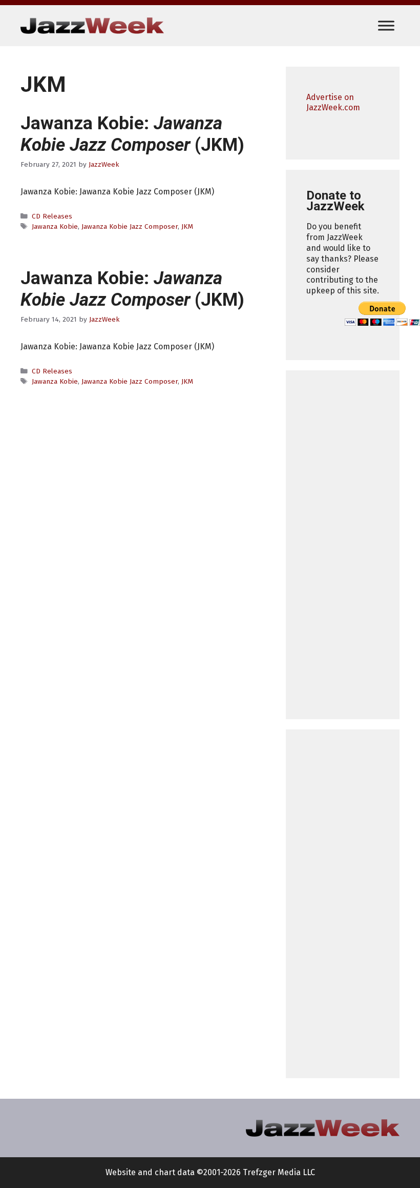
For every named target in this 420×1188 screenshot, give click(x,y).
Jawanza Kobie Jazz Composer (129, 226)
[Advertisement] (342, 545)
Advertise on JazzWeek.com (333, 102)
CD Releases (52, 216)
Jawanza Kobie (55, 226)
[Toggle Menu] (386, 25)
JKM (187, 226)
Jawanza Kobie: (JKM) (132, 134)
